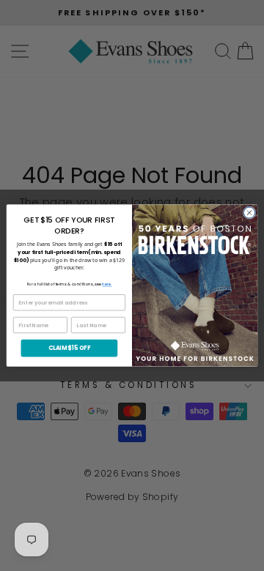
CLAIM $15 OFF (69, 348)
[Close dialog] (248, 212)
